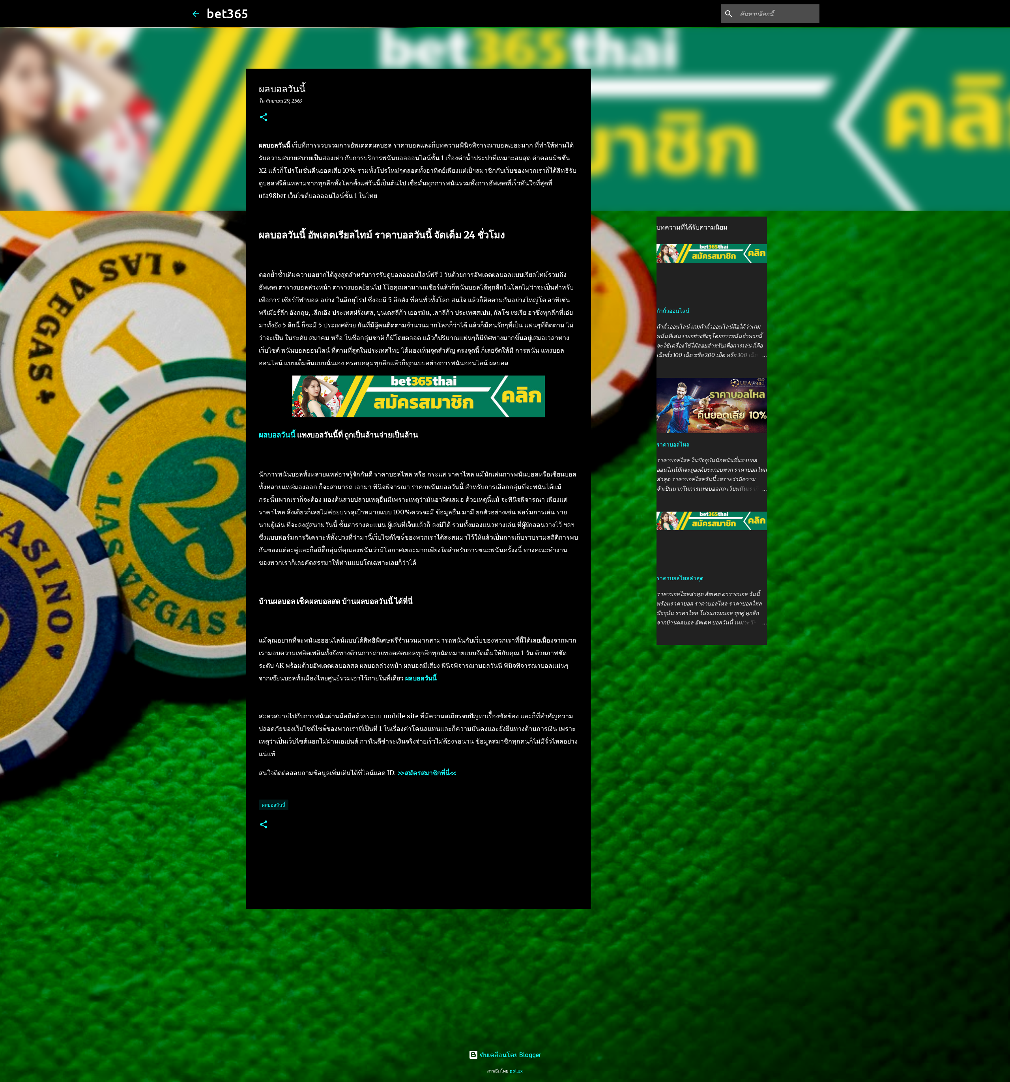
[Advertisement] (418, 976)
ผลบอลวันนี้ (277, 434)
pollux (516, 1071)
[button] (263, 117)
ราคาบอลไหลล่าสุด (679, 578)
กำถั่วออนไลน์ (673, 311)
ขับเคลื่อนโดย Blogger (509, 1054)
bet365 (227, 13)
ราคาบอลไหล (673, 444)
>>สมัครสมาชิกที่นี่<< (426, 773)
